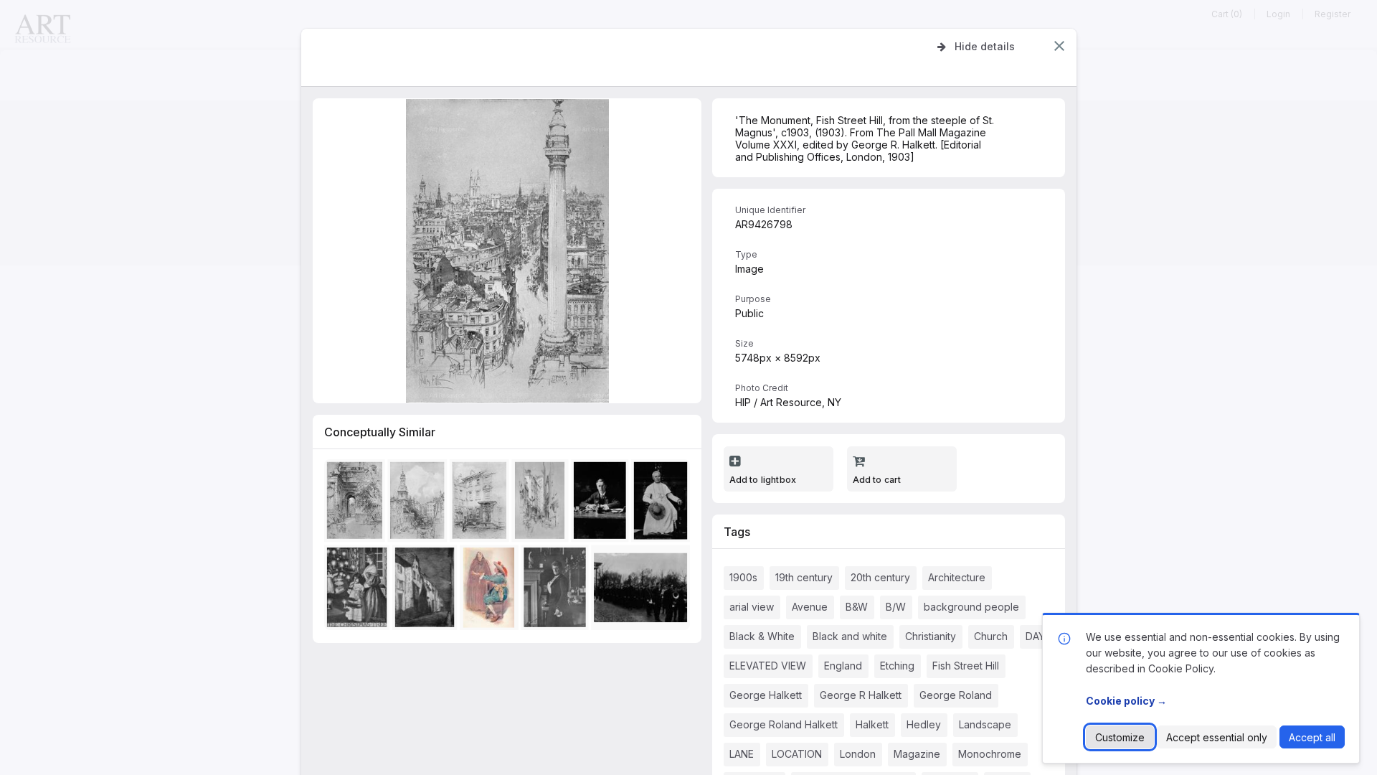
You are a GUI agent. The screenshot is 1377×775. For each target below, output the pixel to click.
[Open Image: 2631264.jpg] (356, 503)
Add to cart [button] (877, 479)
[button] (1059, 46)
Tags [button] (737, 532)
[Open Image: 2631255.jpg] (601, 503)
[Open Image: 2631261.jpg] (419, 503)
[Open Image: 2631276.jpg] (426, 590)
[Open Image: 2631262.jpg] (542, 503)
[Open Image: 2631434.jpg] (491, 590)
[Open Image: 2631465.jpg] (642, 590)
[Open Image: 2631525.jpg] (557, 590)
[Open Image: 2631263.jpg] (481, 503)
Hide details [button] (985, 46)
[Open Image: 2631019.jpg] (662, 503)
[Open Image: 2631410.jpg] (359, 590)
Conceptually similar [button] (379, 432)
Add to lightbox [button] (763, 479)
